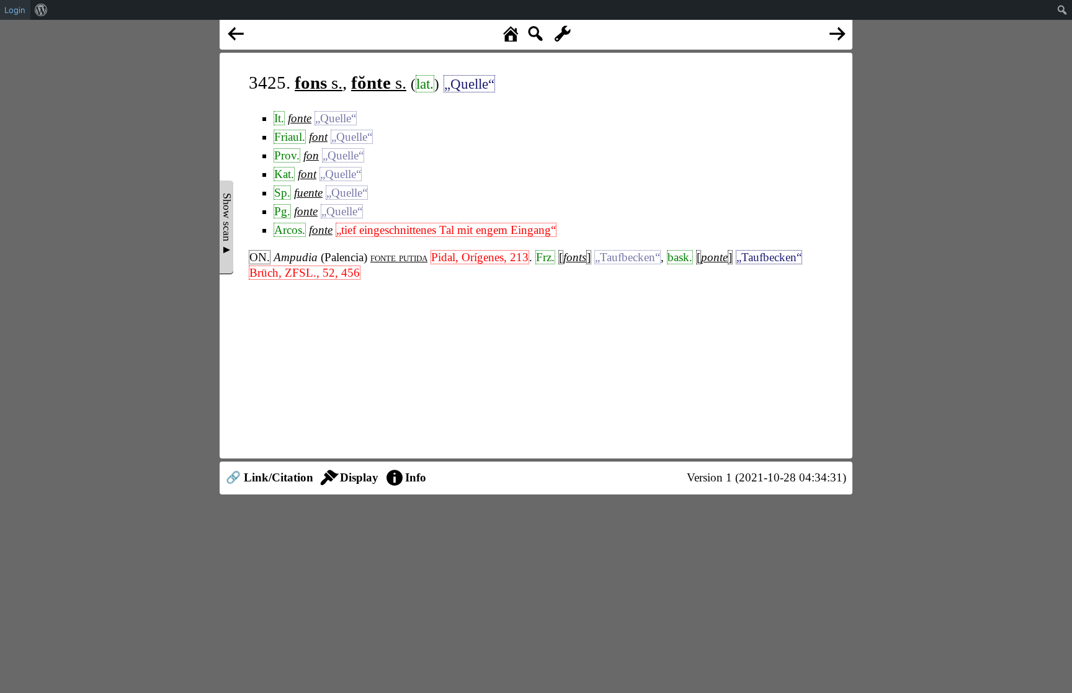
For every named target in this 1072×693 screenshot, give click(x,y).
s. (318, 82)
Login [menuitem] (14, 10)
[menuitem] (41, 10)
